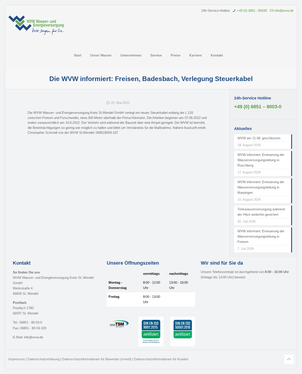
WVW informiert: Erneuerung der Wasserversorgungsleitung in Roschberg (260, 160)
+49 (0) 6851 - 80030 (252, 10)
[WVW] (36, 29)
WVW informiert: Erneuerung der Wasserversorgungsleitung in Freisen (260, 236)
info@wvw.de (284, 10)
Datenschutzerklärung (43, 359)
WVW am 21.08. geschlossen (258, 138)
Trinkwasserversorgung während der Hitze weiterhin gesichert (261, 211)
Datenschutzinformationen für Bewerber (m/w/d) (96, 359)
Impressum (16, 359)
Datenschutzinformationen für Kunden (161, 359)
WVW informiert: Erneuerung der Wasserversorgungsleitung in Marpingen (260, 187)
